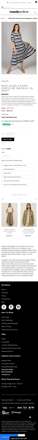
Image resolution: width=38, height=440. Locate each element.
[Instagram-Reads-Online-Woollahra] (18, 306)
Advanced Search (7, 400)
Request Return (7, 351)
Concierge (5, 342)
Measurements (9, 169)
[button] (16, 75)
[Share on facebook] (12, 81)
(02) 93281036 (7, 372)
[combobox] (19, 7)
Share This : (5, 81)
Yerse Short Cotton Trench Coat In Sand (28, 231)
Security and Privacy (24, 400)
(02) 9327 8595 (7, 369)
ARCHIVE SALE (11, 117)
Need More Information (12, 177)
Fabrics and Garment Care (11, 348)
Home (3, 18)
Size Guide (7, 173)
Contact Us (5, 374)
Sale (3, 302)
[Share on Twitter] (16, 81)
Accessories (5, 299)
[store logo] (19, 12)
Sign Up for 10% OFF (19, 438)
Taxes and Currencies (9, 329)
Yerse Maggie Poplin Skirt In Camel (9, 231)
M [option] (6, 156)
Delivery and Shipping (9, 323)
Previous (2, 199)
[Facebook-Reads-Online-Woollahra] (5, 306)
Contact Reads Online (9, 345)
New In (4, 289)
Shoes (3, 296)
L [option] (9, 156)
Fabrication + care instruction (15, 165)
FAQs (3, 339)
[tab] (19, 165)
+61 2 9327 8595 (13, 2)
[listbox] (8, 149)
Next (35, 199)
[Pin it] (21, 81)
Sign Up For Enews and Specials (15, 184)
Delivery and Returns (11, 181)
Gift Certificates (7, 320)
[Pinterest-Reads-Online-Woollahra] (12, 306)
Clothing (4, 293)
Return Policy (6, 326)
